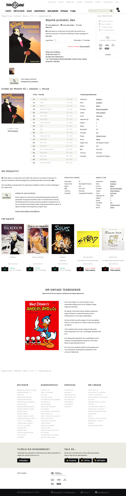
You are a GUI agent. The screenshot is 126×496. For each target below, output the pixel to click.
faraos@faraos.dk (103, 492)
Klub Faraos (52, 2)
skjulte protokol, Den (45, 16)
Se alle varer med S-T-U (53, 54)
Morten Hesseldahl (65, 59)
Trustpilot (108, 54)
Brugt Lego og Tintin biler (50, 416)
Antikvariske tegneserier (50, 411)
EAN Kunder (45, 409)
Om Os (90, 416)
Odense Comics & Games (25, 409)
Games (29, 11)
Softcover (99, 116)
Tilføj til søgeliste (84, 46)
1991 (97, 119)
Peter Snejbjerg (54, 59)
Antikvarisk (17, 16)
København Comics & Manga (27, 390)
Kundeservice (89, 2)
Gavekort (98, 2)
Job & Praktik (93, 390)
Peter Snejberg (101, 113)
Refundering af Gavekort (50, 435)
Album (98, 106)
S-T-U (32, 16)
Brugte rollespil (47, 418)
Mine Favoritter (70, 397)
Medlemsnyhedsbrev (95, 426)
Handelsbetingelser (48, 407)
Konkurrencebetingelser (97, 411)
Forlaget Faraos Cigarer (97, 418)
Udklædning (53, 11)
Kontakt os (45, 390)
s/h (97, 133)
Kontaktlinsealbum (48, 437)
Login (116, 2)
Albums (25, 16)
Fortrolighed (45, 404)
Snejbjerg (99, 99)
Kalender (79, 2)
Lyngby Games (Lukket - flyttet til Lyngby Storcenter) (25, 425)
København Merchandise (26, 407)
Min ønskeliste (108, 2)
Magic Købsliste (47, 414)
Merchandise (39, 11)
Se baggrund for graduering (29, 81)
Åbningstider (70, 2)
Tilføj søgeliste (90, 270)
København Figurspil (24, 397)
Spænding (56, 61)
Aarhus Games (22, 411)
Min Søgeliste (69, 400)
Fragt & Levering (47, 393)
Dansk (98, 139)
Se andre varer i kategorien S (54, 56)
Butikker (60, 2)
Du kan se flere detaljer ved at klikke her (27, 211)
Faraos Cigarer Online (25, 433)
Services (70, 385)
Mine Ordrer (68, 402)
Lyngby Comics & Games (25, 416)
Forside (9, 16)
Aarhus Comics (22, 414)
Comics (8, 11)
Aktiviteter (21, 435)
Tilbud (73, 11)
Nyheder (64, 11)
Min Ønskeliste (69, 395)
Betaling (44, 395)
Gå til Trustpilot (21, 473)
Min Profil (68, 393)
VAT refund (45, 433)
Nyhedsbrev (68, 404)
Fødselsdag (92, 414)
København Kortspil (24, 400)
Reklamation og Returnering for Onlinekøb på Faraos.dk (50, 399)
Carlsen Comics (77, 59)
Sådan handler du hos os (50, 430)
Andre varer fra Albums (53, 52)
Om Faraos (94, 385)
